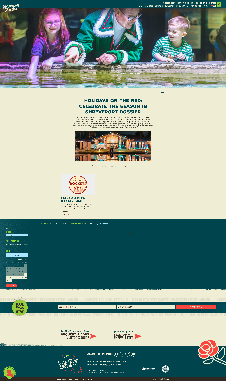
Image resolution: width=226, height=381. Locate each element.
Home (140, 6)
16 (7, 274)
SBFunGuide (159, 6)
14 (22, 271)
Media (196, 3)
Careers (111, 364)
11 (13, 271)
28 (23, 277)
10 (10, 271)
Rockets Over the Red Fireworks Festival (73, 199)
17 (10, 274)
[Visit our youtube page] (133, 354)
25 (13, 277)
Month (25, 244)
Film (192, 3)
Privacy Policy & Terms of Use (97, 364)
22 (26, 274)
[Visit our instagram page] (122, 354)
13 (19, 271)
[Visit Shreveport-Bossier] (13, 7)
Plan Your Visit (196, 6)
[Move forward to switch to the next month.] (26, 259)
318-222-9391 (119, 372)
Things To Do (148, 6)
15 (25, 271)
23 (7, 277)
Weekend (18, 244)
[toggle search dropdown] (219, 4)
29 (26, 277)
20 (19, 274)
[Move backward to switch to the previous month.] (7, 259)
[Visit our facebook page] (116, 354)
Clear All (10, 285)
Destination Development (208, 3)
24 (10, 277)
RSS (8, 228)
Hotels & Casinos (182, 6)
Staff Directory (100, 361)
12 (16, 271)
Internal (118, 364)
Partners (186, 3)
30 (7, 280)
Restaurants (169, 6)
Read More (64, 215)
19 (16, 274)
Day (7, 244)
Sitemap (123, 361)
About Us (90, 361)
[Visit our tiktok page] (127, 354)
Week (12, 244)
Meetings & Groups (169, 3)
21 (22, 274)
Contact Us (111, 361)
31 (10, 280)
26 (16, 277)
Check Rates (195, 307)
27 (19, 277)
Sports (179, 3)
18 (13, 274)
